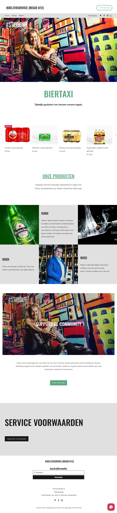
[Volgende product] (115, 134)
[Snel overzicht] (45, 134)
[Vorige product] (1, 134)
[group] (58, 140)
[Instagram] (107, 15)
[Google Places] (101, 15)
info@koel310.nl (59, 489)
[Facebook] (104, 15)
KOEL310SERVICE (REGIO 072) (24, 7)
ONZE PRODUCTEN (58, 176)
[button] (110, 15)
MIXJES (83, 257)
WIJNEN (44, 213)
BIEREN (5, 259)
